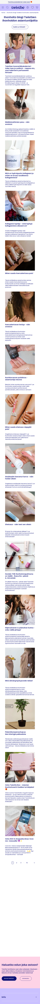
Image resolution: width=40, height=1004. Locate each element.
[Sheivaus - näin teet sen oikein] (20, 506)
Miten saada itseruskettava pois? (19, 273)
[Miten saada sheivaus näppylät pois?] (20, 409)
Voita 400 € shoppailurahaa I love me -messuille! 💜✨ (19, 840)
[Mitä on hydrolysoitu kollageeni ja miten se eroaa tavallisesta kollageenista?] (20, 155)
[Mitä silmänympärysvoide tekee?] (20, 663)
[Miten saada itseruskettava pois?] (20, 255)
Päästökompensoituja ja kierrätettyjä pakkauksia (15, 733)
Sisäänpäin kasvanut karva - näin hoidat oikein (19, 478)
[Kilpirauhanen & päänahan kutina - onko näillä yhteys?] (20, 610)
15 (27, 863)
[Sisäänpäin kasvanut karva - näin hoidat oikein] (20, 459)
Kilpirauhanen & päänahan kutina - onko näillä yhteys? (20, 629)
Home (3, 12)
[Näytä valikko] (3, 7)
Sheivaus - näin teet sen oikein (18, 524)
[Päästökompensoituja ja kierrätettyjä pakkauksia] (20, 714)
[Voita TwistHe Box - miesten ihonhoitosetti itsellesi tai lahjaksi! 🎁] (20, 767)
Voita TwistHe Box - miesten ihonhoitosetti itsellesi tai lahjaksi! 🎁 (19, 787)
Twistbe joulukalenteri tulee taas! (19, 2)
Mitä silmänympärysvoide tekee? (19, 681)
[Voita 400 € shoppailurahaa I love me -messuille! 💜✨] (20, 821)
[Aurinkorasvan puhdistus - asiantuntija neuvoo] (20, 360)
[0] (32, 7)
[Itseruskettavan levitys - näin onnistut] (20, 307)
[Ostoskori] (37, 7)
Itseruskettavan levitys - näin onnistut (17, 326)
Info (4, 997)
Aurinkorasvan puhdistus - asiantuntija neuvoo (16, 379)
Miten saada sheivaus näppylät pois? (18, 428)
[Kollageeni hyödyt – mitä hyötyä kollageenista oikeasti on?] (20, 206)
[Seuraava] (32, 863)
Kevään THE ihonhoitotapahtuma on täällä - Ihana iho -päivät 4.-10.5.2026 (19, 576)
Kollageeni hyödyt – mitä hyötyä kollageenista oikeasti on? (18, 225)
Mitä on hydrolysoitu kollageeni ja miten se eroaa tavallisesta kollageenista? (19, 175)
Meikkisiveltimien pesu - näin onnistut (17, 123)
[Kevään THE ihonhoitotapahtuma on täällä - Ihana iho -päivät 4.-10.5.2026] (20, 556)
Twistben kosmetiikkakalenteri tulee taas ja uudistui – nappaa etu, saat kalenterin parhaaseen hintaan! (20, 69)
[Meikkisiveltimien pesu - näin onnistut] (20, 104)
